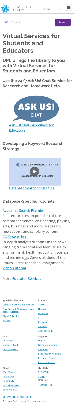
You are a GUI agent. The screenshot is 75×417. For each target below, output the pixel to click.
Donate (42, 340)
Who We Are (9, 372)
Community (8, 380)
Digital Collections (11, 316)
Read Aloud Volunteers (49, 353)
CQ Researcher (15, 236)
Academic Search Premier (24, 210)
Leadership (8, 376)
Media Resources (11, 385)
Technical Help (45, 384)
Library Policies (10, 396)
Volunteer (43, 349)
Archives (7, 320)
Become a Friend (46, 358)
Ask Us (41, 377)
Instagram (43, 322)
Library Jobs (8, 340)
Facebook (43, 313)
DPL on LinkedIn (10, 349)
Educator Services (26, 278)
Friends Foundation (47, 345)
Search (62, 22)
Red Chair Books (46, 362)
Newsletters (44, 309)
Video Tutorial (14, 268)
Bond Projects (10, 389)
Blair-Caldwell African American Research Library (18, 310)
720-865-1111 (45, 372)
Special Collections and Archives (18, 304)
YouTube (42, 326)
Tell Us (41, 304)
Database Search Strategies (32, 188)
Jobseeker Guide (11, 345)
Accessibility (26, 396)
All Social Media (46, 330)
